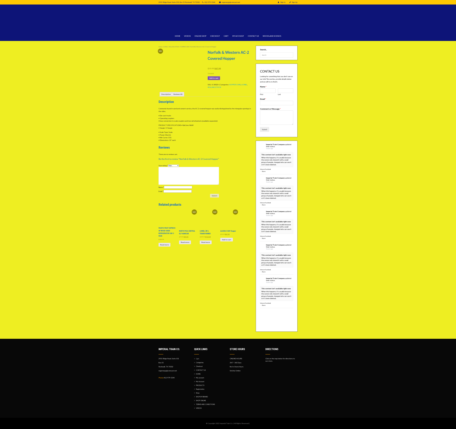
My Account (200, 381)
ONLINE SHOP (200, 36)
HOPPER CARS (184, 46)
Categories (200, 362)
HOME (177, 36)
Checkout (199, 366)
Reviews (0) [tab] (177, 94)
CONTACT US (253, 36)
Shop (198, 393)
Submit (264, 129)
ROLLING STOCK (174, 46)
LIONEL (165, 46)
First (261, 94)
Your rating (163, 166)
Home (160, 46)
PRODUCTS (200, 385)
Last (279, 94)
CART (226, 36)
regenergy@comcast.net (231, 2)
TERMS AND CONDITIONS (205, 404)
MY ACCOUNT (238, 36)
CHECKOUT (215, 36)
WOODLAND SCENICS (272, 36)
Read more (164, 245)
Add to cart (213, 78)
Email (161, 191)
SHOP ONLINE (201, 400)
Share (264, 171)
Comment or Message (270, 109)
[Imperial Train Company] (228, 30)
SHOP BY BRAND (202, 397)
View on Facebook (265, 169)
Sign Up (294, 2)
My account (200, 378)
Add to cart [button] (226, 240)
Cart (197, 359)
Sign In (282, 2)
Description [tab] (166, 94)
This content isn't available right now (276, 155)
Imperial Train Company (275, 144)
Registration (200, 389)
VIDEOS (187, 36)
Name (161, 187)
